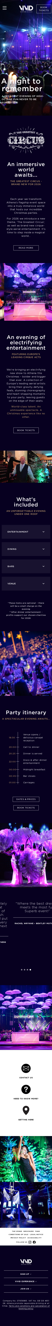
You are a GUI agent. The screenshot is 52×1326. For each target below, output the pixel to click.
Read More (26, 248)
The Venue (17, 1231)
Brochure (29, 1231)
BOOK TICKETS (26, 430)
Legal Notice (36, 1234)
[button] (21, 969)
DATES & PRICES (26, 799)
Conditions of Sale (18, 1234)
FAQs (37, 1231)
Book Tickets (44, 9)
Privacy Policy (18, 1238)
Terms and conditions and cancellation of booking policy (29, 1307)
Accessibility (34, 1238)
